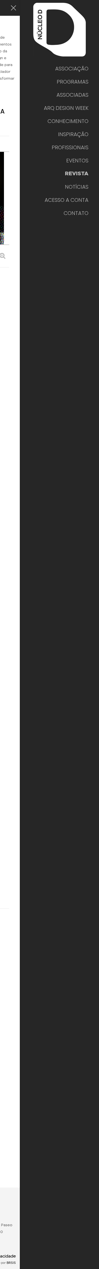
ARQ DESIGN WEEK (66, 108)
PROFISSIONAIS (70, 147)
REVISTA (76, 173)
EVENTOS (77, 160)
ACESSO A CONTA (66, 200)
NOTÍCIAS (76, 187)
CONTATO (76, 213)
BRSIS (11, 1262)
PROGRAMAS (72, 81)
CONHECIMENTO (68, 121)
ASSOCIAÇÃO (71, 68)
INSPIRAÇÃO (73, 134)
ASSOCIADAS (72, 95)
